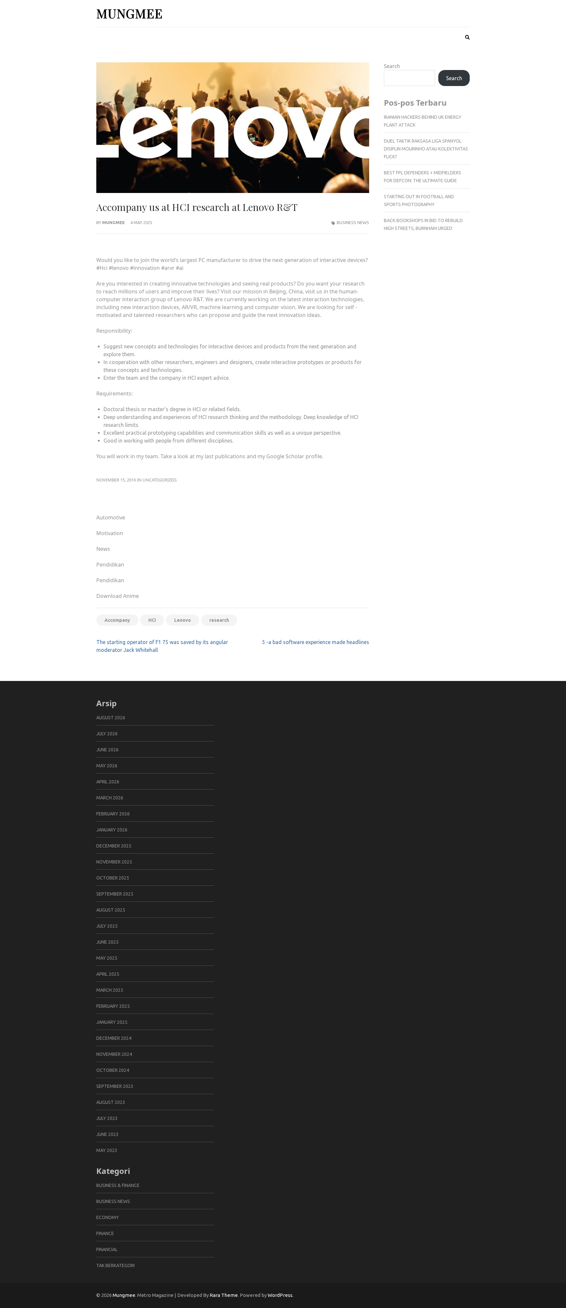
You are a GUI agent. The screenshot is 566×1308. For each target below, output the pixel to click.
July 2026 (107, 733)
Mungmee (129, 13)
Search (392, 66)
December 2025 (113, 845)
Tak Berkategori (115, 1265)
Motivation (109, 533)
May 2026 (106, 765)
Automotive (110, 517)
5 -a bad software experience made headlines (315, 642)
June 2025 (107, 942)
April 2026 (107, 781)
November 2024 (114, 1054)
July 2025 (107, 926)
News (103, 548)
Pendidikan (110, 564)
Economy (107, 1217)
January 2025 (111, 1022)
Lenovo (182, 620)
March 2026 (109, 797)
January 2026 (111, 829)
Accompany (117, 620)
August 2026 (110, 717)
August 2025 (110, 910)
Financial (107, 1249)
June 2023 (107, 1134)
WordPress (280, 1295)
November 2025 (114, 861)
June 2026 (107, 749)
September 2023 (114, 1086)
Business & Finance (118, 1185)
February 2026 (113, 813)
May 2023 (106, 1150)
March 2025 (109, 990)
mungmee (113, 222)
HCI (152, 620)
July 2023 (107, 1118)
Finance (105, 1233)
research (219, 620)
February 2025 (113, 1006)
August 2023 (110, 1102)
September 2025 (114, 894)
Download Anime (117, 596)
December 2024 (113, 1038)
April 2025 (107, 974)
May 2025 (106, 958)
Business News (353, 222)
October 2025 (112, 878)
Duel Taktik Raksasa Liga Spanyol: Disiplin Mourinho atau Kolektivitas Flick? (426, 148)
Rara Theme (224, 1295)
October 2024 (112, 1070)
